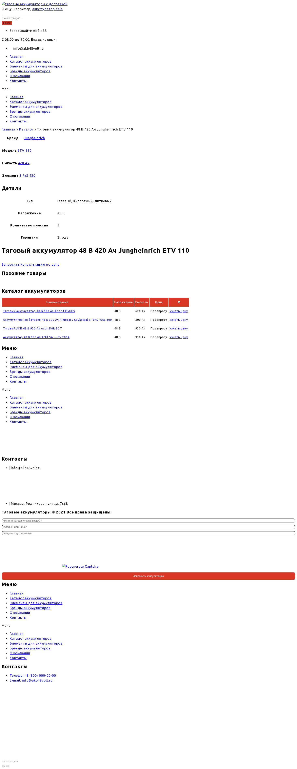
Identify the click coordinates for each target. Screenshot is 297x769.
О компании (20, 76)
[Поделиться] (11, 761)
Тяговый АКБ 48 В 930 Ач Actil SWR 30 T (32, 328)
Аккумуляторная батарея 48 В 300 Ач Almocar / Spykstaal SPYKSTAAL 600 (57, 319)
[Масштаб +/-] (3, 761)
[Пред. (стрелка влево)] (3, 766)
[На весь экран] (7, 761)
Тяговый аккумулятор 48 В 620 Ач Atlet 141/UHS (39, 311)
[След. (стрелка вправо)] (7, 766)
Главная (16, 56)
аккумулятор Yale (47, 9)
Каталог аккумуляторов (31, 61)
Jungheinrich (34, 138)
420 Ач (23, 163)
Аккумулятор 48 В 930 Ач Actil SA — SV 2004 (36, 337)
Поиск (7, 22)
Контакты (18, 81)
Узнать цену (179, 311)
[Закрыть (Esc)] (16, 761)
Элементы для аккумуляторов (36, 66)
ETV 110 (25, 150)
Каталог (26, 129)
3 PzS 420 (27, 175)
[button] (117, 88)
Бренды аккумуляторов (30, 71)
